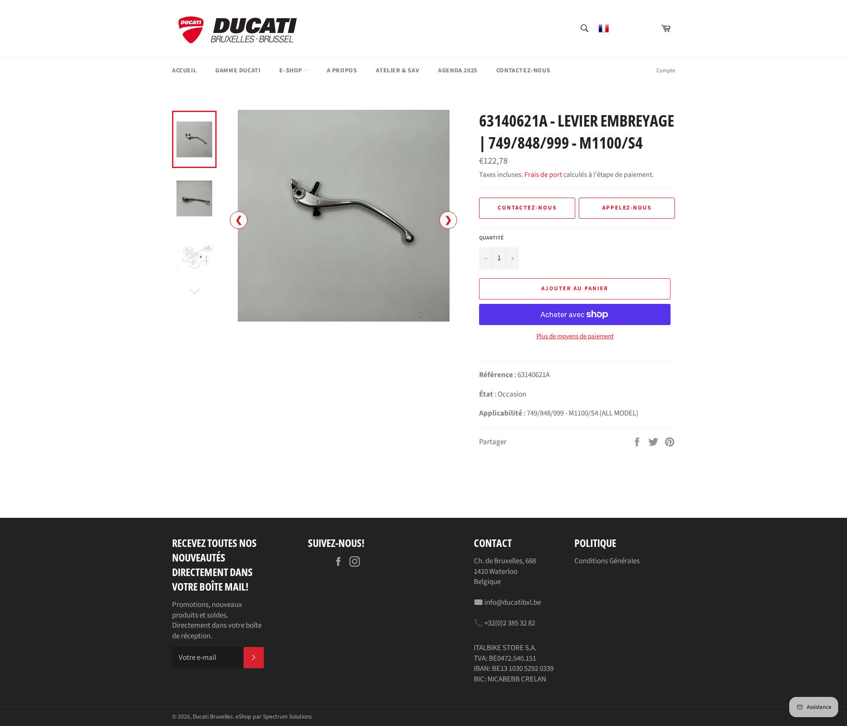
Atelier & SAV (397, 70)
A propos (342, 70)
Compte (665, 71)
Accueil (184, 70)
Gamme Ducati (237, 70)
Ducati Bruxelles (213, 716)
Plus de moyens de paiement (575, 336)
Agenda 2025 (457, 70)
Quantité (491, 238)
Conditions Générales (607, 561)
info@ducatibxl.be (512, 602)
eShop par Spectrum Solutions (274, 716)
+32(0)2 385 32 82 (509, 623)
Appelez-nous (627, 208)
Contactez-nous (523, 70)
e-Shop (291, 70)
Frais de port (543, 175)
